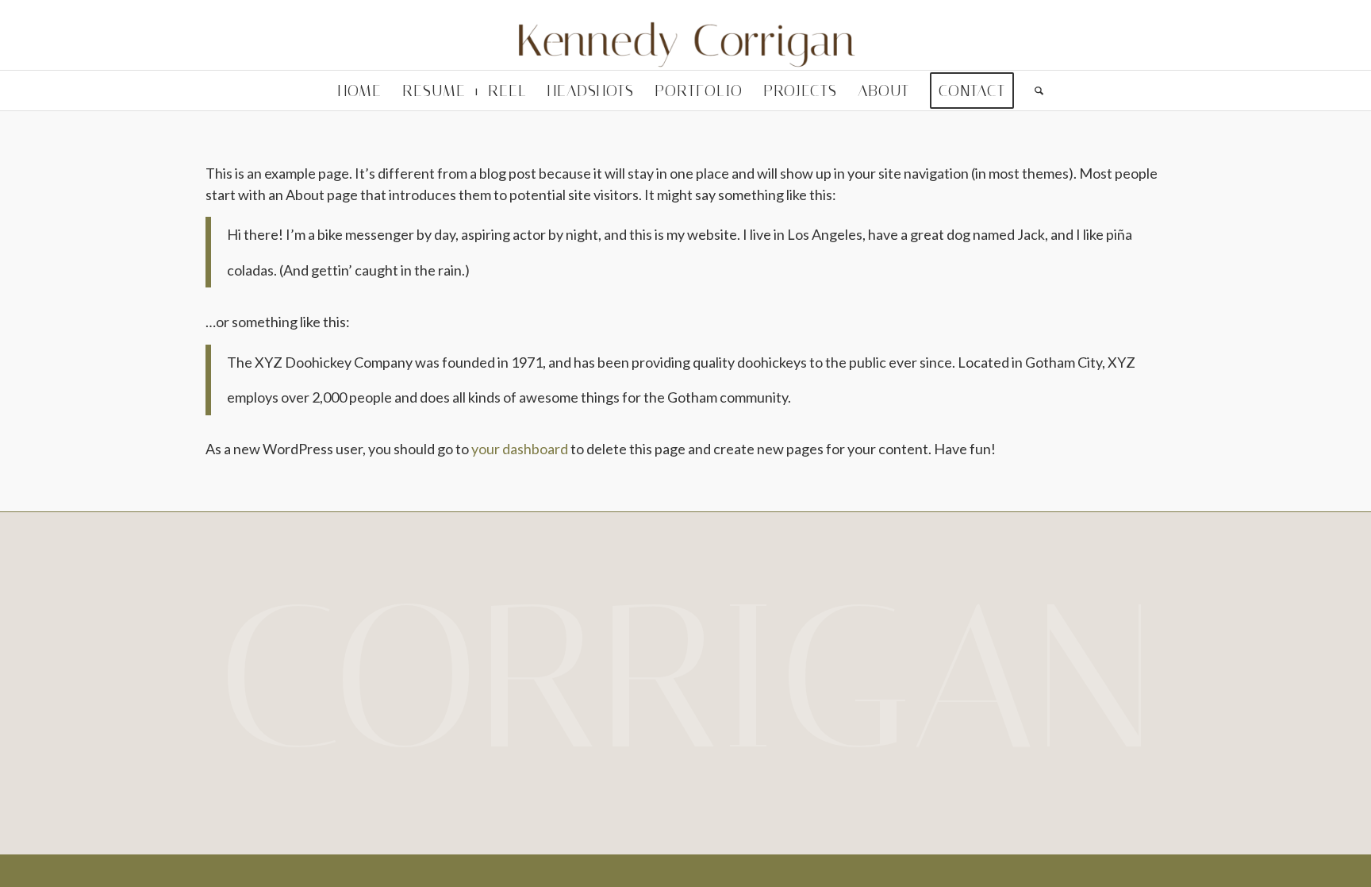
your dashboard (519, 448)
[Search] (1033, 90)
